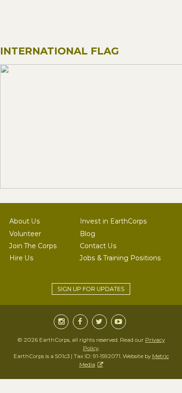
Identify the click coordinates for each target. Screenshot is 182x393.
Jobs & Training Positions (120, 258)
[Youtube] (118, 321)
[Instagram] (61, 321)
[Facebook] (80, 321)
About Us (24, 221)
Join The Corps (33, 246)
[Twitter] (99, 321)
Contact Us (98, 246)
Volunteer (25, 234)
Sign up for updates (91, 288)
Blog (87, 234)
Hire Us (21, 258)
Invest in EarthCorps (113, 221)
